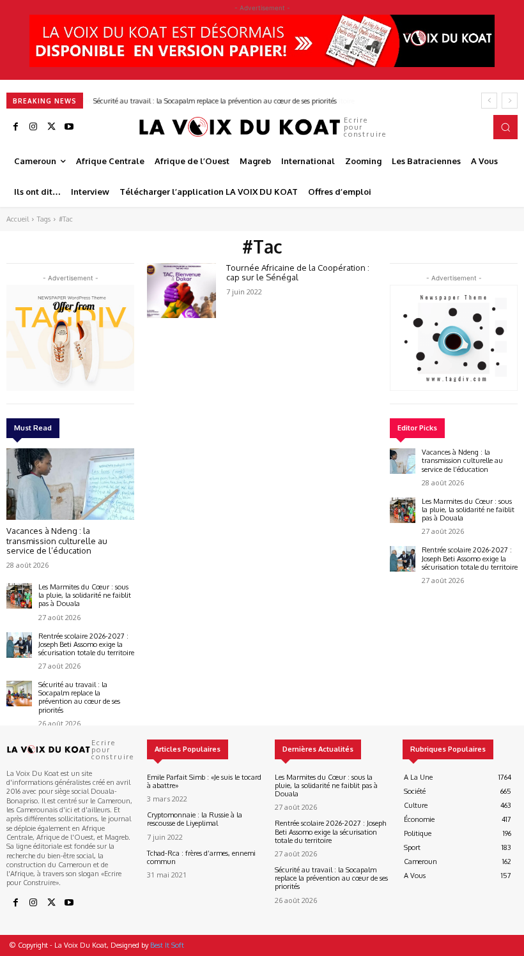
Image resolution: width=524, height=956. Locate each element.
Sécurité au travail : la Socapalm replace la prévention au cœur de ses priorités (214, 100)
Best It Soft (167, 945)
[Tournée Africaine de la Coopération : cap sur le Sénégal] (181, 290)
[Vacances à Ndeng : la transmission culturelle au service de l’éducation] (70, 484)
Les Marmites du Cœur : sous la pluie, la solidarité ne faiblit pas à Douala (84, 595)
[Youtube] (69, 127)
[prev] (489, 101)
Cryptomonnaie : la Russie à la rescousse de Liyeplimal (194, 819)
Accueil (17, 219)
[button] (505, 127)
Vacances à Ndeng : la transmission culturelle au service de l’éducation (56, 541)
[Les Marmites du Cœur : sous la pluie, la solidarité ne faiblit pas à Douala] (19, 596)
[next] (510, 101)
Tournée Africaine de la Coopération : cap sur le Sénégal (297, 272)
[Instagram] (33, 127)
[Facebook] (15, 127)
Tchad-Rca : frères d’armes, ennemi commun (201, 857)
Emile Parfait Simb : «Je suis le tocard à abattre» (204, 781)
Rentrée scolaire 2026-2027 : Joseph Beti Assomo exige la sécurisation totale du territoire (86, 644)
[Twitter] (51, 127)
